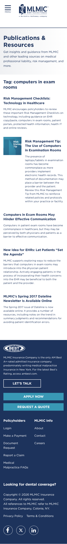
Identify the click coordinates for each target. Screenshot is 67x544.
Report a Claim (13, 455)
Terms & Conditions (40, 516)
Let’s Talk (22, 383)
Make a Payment (14, 435)
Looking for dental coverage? (29, 484)
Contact (39, 435)
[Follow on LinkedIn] (33, 530)
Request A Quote (33, 407)
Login (7, 428)
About (38, 428)
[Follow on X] (21, 530)
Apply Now (33, 396)
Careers (39, 443)
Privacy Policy (13, 516)
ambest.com (29, 373)
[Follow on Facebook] (8, 530)
